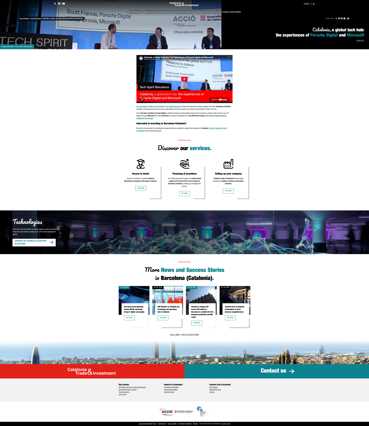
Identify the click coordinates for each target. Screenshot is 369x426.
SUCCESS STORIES (35, 18)
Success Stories (123, 394)
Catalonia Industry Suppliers (171, 389)
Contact (307, 4)
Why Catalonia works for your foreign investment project (132, 387)
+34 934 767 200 (225, 424)
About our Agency (213, 387)
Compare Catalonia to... (124, 392)
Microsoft (153, 107)
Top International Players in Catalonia (128, 389)
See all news (175, 335)
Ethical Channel (172, 424)
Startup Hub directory (169, 392)
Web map (195, 424)
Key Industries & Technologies (171, 387)
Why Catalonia (135, 12)
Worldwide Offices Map (215, 389)
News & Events (203, 12)
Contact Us (212, 392)
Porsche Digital (141, 107)
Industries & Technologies (157, 12)
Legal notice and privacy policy (148, 424)
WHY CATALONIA (24, 18)
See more (140, 188)
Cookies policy (162, 424)
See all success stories (190, 335)
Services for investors (183, 12)
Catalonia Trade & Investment (226, 12)
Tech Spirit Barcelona (173, 107)
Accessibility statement (185, 424)
